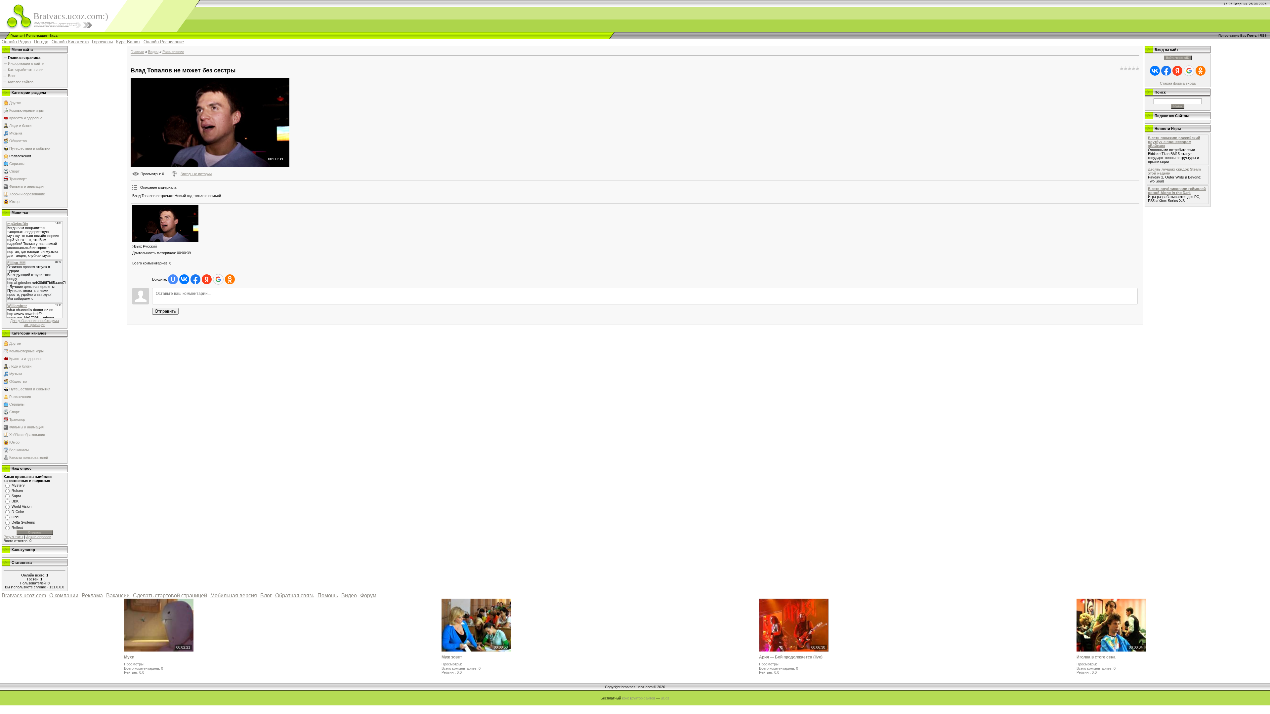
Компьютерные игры (26, 110)
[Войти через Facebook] (195, 279)
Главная (17, 35)
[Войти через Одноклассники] (230, 279)
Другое (15, 103)
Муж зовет (452, 657)
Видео (153, 52)
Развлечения (20, 156)
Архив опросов (38, 537)
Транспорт (18, 179)
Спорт (14, 171)
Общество (18, 141)
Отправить (165, 311)
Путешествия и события (29, 148)
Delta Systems (23, 522)
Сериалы (16, 164)
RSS (1263, 35)
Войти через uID (1177, 58)
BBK (15, 501)
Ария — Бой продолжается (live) (791, 657)
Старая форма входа (1178, 83)
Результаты (13, 537)
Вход (54, 35)
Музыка (15, 133)
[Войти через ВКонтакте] (184, 279)
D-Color (18, 512)
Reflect (17, 528)
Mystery (18, 485)
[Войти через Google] (218, 279)
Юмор (14, 202)
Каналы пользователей (28, 457)
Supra (16, 496)
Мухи (129, 657)
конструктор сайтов (638, 698)
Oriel (15, 517)
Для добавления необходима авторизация (34, 323)
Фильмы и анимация (26, 186)
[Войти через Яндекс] (207, 279)
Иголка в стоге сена (1096, 657)
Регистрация (36, 35)
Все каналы (19, 450)
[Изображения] (165, 224)
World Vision (21, 506)
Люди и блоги (20, 126)
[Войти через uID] (173, 279)
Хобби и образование (27, 194)
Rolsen (17, 491)
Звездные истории (196, 174)
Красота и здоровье (25, 118)
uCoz (665, 698)
